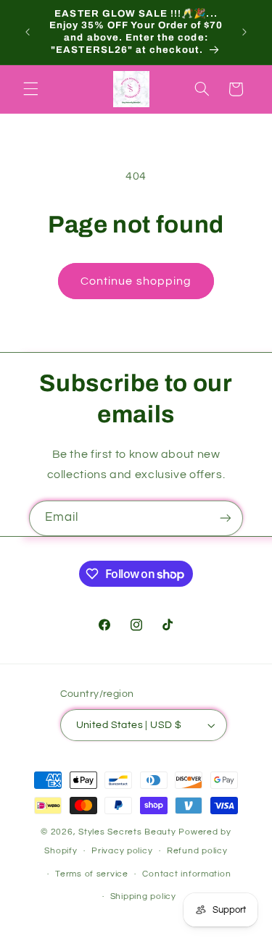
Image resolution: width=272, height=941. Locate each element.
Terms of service (91, 874)
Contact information (186, 874)
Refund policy (197, 851)
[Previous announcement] (28, 32)
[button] (30, 89)
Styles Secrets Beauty (128, 832)
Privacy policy (121, 851)
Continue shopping (136, 281)
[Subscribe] (225, 518)
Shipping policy (143, 896)
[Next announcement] (244, 32)
